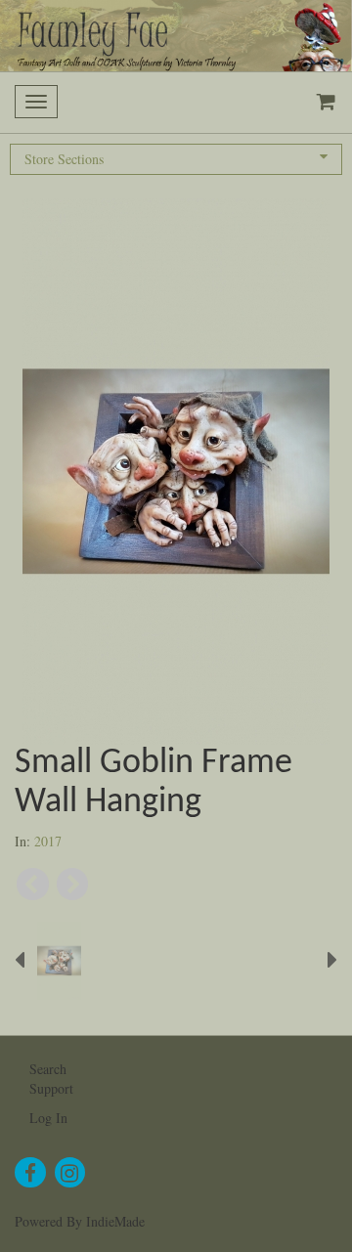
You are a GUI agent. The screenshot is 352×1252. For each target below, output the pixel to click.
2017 (48, 841)
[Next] (73, 884)
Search (47, 1068)
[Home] (176, 35)
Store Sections (64, 159)
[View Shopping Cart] (321, 102)
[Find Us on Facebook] (30, 1172)
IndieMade (115, 1221)
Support (51, 1088)
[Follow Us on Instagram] (70, 1172)
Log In (48, 1117)
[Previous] (33, 884)
